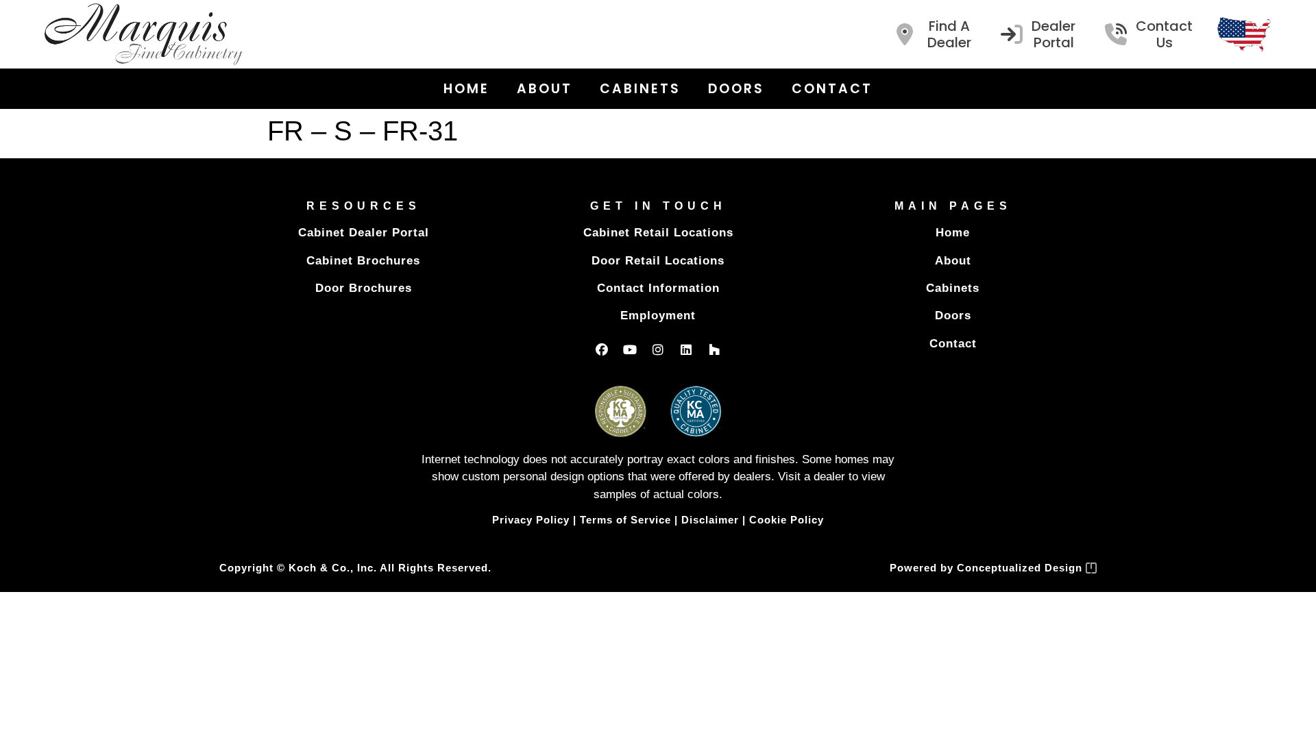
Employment (658, 315)
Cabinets (640, 88)
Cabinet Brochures (363, 260)
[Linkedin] (686, 349)
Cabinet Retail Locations (658, 232)
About (544, 88)
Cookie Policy (786, 520)
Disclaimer (710, 520)
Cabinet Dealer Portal (363, 232)
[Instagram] (658, 349)
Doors (736, 88)
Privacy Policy (531, 520)
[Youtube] (630, 349)
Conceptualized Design (1021, 568)
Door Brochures (363, 288)
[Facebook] (601, 349)
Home (466, 88)
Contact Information (658, 288)
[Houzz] (714, 349)
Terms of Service (625, 520)
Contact (832, 88)
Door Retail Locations (658, 260)
